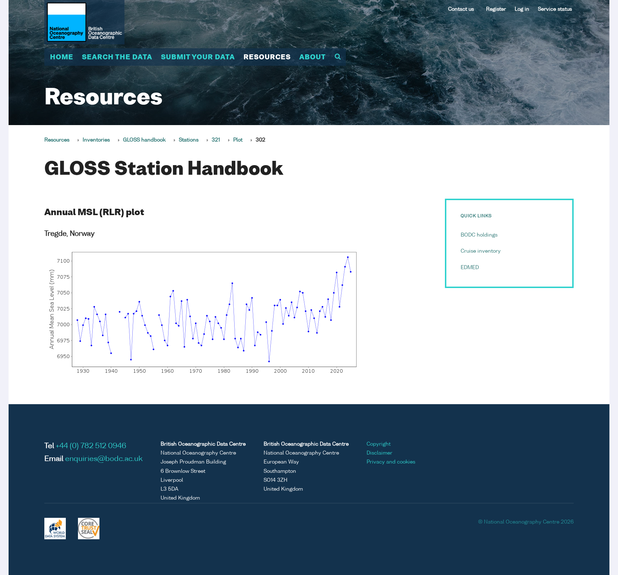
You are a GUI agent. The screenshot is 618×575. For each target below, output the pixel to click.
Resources (267, 57)
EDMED (470, 267)
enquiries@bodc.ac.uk (104, 459)
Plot (237, 140)
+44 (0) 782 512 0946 (91, 446)
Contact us (461, 9)
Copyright (379, 444)
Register (496, 9)
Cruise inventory (481, 251)
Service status (555, 9)
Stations (188, 140)
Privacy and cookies (391, 462)
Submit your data (198, 57)
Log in (522, 9)
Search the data (117, 57)
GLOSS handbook (144, 140)
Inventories (96, 140)
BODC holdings (479, 235)
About (312, 57)
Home (61, 57)
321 (216, 140)
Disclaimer (379, 453)
